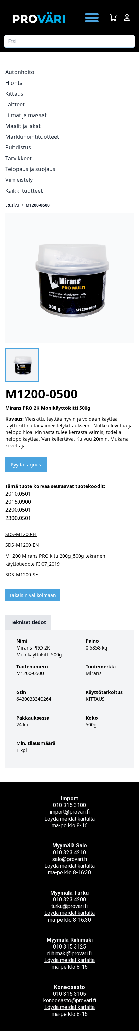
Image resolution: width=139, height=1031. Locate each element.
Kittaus (14, 93)
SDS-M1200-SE (21, 574)
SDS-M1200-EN (22, 545)
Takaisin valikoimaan (32, 595)
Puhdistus (18, 147)
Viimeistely (19, 180)
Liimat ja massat (26, 115)
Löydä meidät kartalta (69, 819)
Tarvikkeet (18, 158)
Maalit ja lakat (23, 126)
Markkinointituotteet (32, 136)
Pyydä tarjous (26, 464)
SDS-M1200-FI (21, 534)
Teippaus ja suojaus (30, 169)
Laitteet (15, 104)
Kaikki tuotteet (24, 190)
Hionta (14, 83)
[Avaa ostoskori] (113, 17)
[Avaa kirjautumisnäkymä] (127, 17)
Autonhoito (19, 72)
